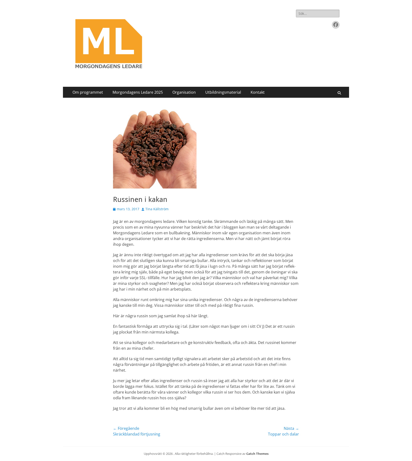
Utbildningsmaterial (223, 92)
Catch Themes (257, 453)
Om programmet (87, 92)
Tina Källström (157, 209)
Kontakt (258, 92)
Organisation (184, 92)
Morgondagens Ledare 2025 (138, 92)
